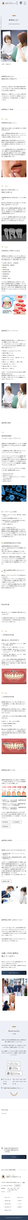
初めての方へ (7, 1197)
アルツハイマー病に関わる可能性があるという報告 (14, 285)
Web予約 (17, 1185)
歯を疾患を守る (8, 1206)
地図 (24, 1182)
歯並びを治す (20, 1197)
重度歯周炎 (5, 826)
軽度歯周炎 (5, 822)
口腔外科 (19, 1200)
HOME (3, 64)
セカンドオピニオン (14, 973)
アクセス (14, 1157)
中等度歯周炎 (16, 822)
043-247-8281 (8, 1185)
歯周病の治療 (6, 881)
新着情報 (19, 1206)
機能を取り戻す (8, 1210)
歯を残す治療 (7, 1203)
